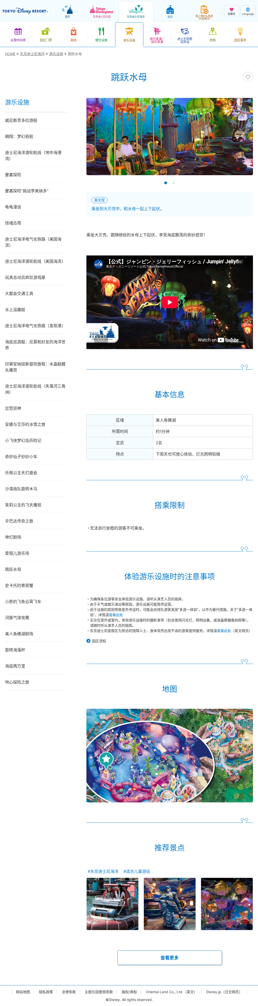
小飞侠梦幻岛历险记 (23, 440)
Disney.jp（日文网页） (224, 992)
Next (240, 139)
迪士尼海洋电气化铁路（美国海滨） (33, 242)
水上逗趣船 (15, 309)
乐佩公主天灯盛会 (21, 472)
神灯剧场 (13, 537)
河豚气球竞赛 (17, 617)
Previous (99, 139)
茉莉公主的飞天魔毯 (23, 504)
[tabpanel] (169, 139)
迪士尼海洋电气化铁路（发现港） (35, 325)
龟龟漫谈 (13, 206)
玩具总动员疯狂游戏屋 (25, 277)
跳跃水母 (13, 569)
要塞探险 (13, 174)
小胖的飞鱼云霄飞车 (23, 601)
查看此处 (116, 615)
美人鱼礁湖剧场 (19, 633)
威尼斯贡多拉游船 (21, 120)
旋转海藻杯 (15, 649)
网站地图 (23, 992)
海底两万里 (15, 665)
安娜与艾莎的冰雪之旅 (25, 424)
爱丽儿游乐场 (17, 553)
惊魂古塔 (13, 223)
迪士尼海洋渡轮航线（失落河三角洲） (35, 389)
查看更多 (169, 957)
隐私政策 (46, 992)
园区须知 (99, 641)
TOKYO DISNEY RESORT (25, 11)
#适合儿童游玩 (136, 871)
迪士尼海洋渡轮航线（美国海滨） (35, 261)
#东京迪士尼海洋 (103, 871)
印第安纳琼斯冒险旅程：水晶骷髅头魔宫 (35, 366)
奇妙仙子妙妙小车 (21, 456)
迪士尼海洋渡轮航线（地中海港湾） (33, 155)
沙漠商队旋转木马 (21, 488)
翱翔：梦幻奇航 (19, 136)
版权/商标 (129, 992)
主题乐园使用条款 (99, 992)
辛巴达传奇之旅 (19, 521)
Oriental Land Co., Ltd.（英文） (171, 992)
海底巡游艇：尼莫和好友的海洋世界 (35, 344)
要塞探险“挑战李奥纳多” (26, 190)
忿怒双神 (13, 408)
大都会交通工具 (19, 293)
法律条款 (69, 992)
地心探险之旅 (17, 682)
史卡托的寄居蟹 (19, 585)
